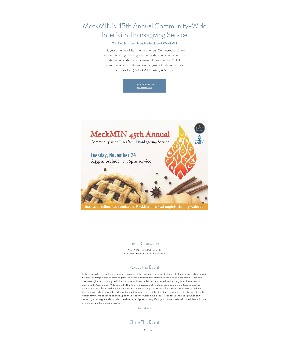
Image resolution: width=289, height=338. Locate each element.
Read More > (145, 308)
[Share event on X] (144, 330)
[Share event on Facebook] (137, 330)
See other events (144, 87)
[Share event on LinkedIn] (152, 330)
